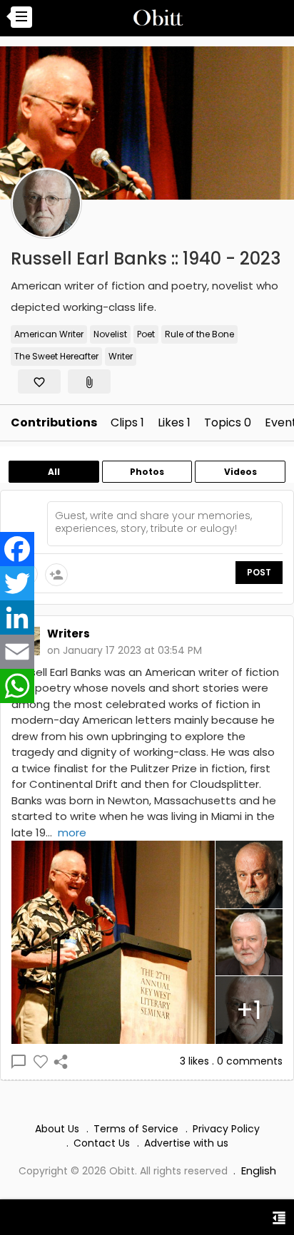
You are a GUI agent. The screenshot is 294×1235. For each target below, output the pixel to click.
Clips (127, 422)
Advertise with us (186, 1143)
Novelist (110, 334)
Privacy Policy (226, 1129)
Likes (174, 422)
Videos (240, 472)
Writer (120, 356)
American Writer (48, 334)
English (258, 1170)
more (72, 832)
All (54, 472)
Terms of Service (135, 1129)
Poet (146, 334)
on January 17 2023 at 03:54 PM (124, 650)
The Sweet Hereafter (56, 356)
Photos (147, 472)
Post (259, 572)
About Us (57, 1129)
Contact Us (102, 1143)
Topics (227, 422)
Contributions (54, 422)
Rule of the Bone (199, 334)
